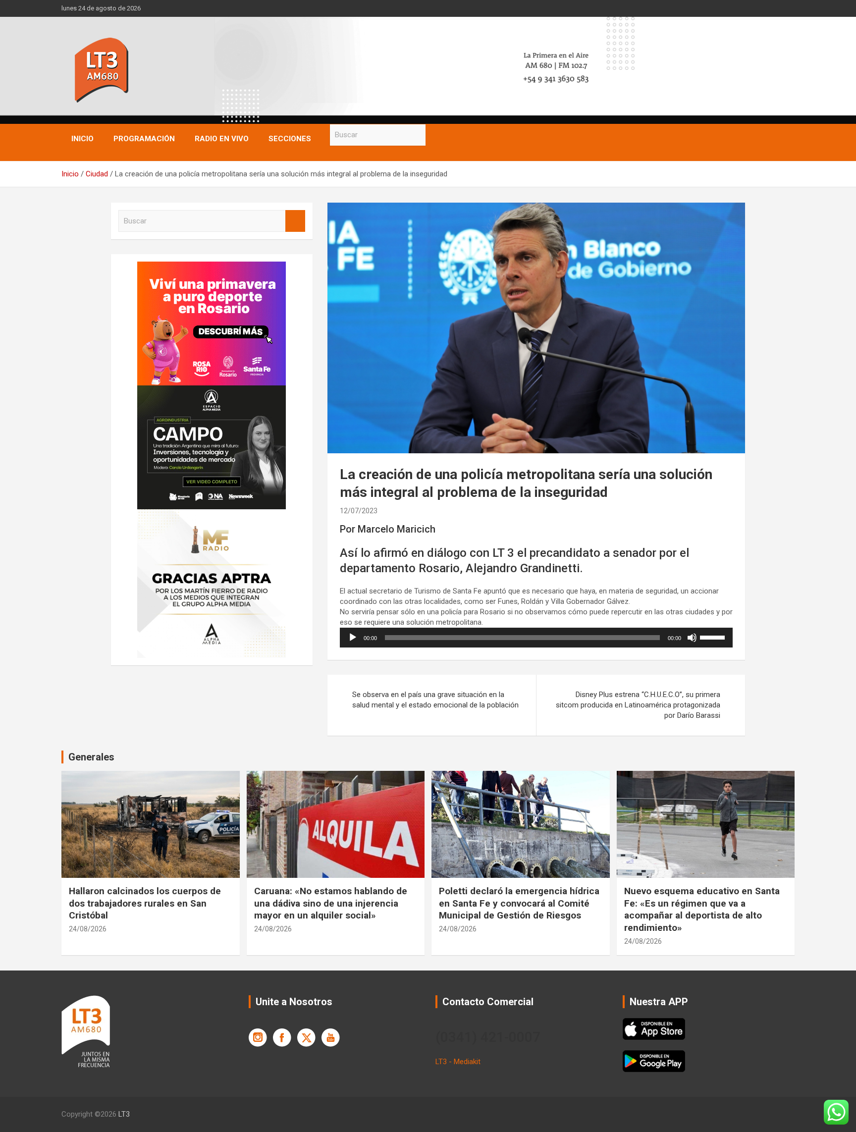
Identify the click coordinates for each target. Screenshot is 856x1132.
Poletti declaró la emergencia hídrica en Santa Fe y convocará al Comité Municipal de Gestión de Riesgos (519, 903)
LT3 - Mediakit (458, 1061)
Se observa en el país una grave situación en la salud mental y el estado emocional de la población (435, 699)
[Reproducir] (353, 638)
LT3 (124, 1114)
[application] (536, 637)
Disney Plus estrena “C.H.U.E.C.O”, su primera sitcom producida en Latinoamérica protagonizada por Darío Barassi (638, 705)
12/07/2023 (358, 511)
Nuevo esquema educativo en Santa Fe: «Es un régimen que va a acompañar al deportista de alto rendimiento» (702, 909)
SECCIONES (289, 138)
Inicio (82, 138)
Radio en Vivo (222, 138)
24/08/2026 (88, 929)
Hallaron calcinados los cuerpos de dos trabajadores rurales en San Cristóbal (145, 903)
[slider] (714, 637)
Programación (144, 138)
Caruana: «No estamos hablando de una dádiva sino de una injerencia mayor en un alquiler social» (330, 903)
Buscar (435, 135)
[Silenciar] (692, 638)
